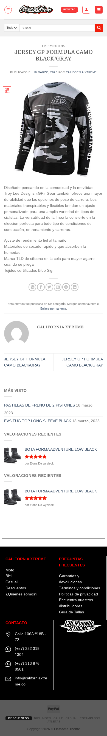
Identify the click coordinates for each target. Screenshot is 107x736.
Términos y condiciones (79, 588)
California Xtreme (81, 72)
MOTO (46, 718)
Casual (11, 582)
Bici (8, 576)
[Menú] (8, 9)
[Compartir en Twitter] (49, 287)
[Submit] (99, 28)
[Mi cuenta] (86, 9)
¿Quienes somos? (21, 594)
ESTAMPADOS (90, 718)
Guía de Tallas (71, 612)
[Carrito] (98, 10)
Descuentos (15, 588)
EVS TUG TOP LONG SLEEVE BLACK (37, 421)
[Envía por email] (57, 287)
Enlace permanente (53, 308)
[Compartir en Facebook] (41, 287)
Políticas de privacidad (78, 594)
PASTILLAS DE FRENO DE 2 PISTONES (39, 405)
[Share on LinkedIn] (74, 287)
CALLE (58, 718)
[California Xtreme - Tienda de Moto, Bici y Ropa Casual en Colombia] (36, 10)
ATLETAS (54, 721)
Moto (9, 570)
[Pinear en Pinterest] (66, 287)
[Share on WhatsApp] (32, 287)
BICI (37, 718)
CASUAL (72, 718)
